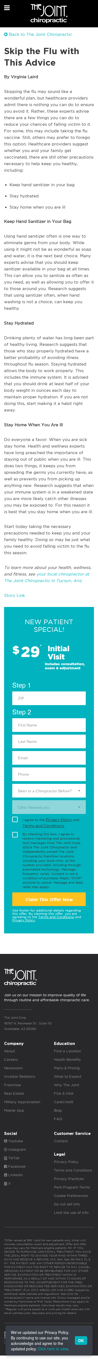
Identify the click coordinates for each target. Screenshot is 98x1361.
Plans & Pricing (67, 1068)
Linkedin (15, 1175)
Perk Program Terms (72, 1187)
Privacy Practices (69, 1179)
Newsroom (13, 1068)
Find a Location (67, 1051)
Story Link (14, 595)
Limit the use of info (71, 1213)
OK (81, 1340)
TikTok (13, 1158)
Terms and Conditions (43, 825)
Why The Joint (66, 1085)
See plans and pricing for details (53, 1313)
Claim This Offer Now (49, 900)
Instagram (16, 1149)
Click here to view (53, 1348)
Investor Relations (19, 1076)
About (9, 1051)
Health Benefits (67, 1060)
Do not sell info (67, 1204)
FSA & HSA (64, 1093)
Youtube (15, 1141)
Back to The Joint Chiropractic (40, 34)
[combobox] (49, 791)
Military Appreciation (22, 1102)
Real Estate (14, 1093)
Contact (61, 1141)
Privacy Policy (59, 819)
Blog (58, 1110)
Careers (11, 1060)
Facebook (16, 1166)
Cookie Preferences (71, 1196)
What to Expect (67, 1076)
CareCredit (63, 1102)
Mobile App (14, 1110)
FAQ (58, 1119)
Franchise (12, 1085)
